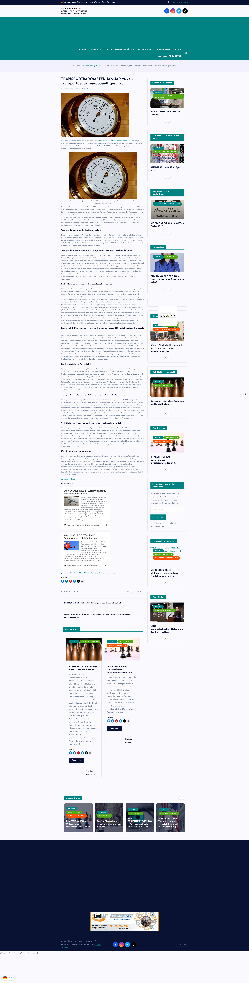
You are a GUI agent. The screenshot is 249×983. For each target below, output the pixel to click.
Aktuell (74, 642)
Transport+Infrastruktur (81, 88)
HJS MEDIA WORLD (179, 2)
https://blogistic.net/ (93, 66)
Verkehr (140, 592)
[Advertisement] (124, 31)
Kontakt (178, 49)
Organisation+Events (164, 610)
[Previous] (165, 121)
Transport (131, 592)
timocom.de (65, 479)
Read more (76, 760)
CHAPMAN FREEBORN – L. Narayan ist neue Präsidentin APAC (167, 279)
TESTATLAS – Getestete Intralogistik (119, 49)
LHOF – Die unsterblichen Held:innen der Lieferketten (167, 629)
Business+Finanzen (67, 88)
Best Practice (126, 642)
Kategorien (94, 49)
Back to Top (182, 944)
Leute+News (171, 257)
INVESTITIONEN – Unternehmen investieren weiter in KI (163, 460)
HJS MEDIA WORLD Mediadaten (168, 204)
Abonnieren (158, 517)
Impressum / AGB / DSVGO (170, 56)
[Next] (169, 121)
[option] (167, 103)
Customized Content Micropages (164, 96)
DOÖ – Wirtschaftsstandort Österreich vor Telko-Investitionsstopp (166, 348)
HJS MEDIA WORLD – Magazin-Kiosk (154, 49)
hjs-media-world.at (109, 573)
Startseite (82, 49)
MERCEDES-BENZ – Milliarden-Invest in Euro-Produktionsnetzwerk (164, 573)
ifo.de (73, 479)
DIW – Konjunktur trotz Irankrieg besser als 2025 (140, 824)
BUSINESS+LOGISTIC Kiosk (165, 152)
